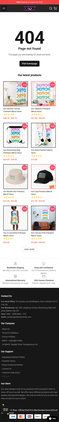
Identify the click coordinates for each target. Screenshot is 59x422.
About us (6, 329)
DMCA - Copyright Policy (12, 340)
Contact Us (6, 369)
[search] (50, 8)
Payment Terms (8, 361)
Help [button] (54, 419)
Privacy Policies (8, 337)
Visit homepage (29, 63)
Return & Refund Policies (12, 365)
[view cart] (55, 8)
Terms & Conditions (10, 333)
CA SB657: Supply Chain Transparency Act (20, 344)
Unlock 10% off (5, 409)
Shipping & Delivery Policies (13, 357)
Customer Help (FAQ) (11, 372)
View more (29, 249)
